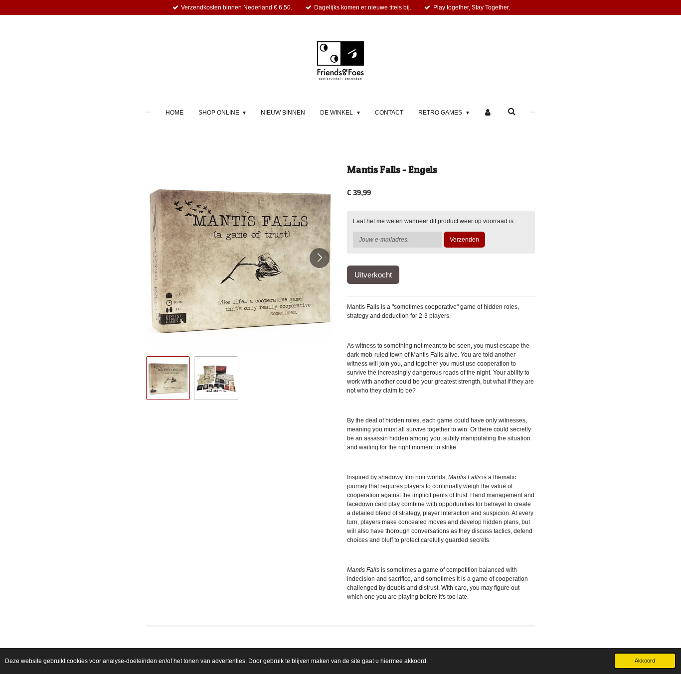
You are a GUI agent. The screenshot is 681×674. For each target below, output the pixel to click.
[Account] (488, 112)
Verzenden (464, 239)
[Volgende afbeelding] (320, 258)
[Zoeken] (512, 111)
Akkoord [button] (645, 661)
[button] (168, 378)
